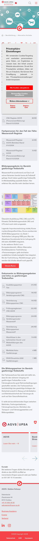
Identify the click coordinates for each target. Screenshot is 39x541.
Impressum (26, 106)
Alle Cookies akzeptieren (19, 88)
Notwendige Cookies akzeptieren (19, 94)
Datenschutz (12, 106)
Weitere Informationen (19, 101)
